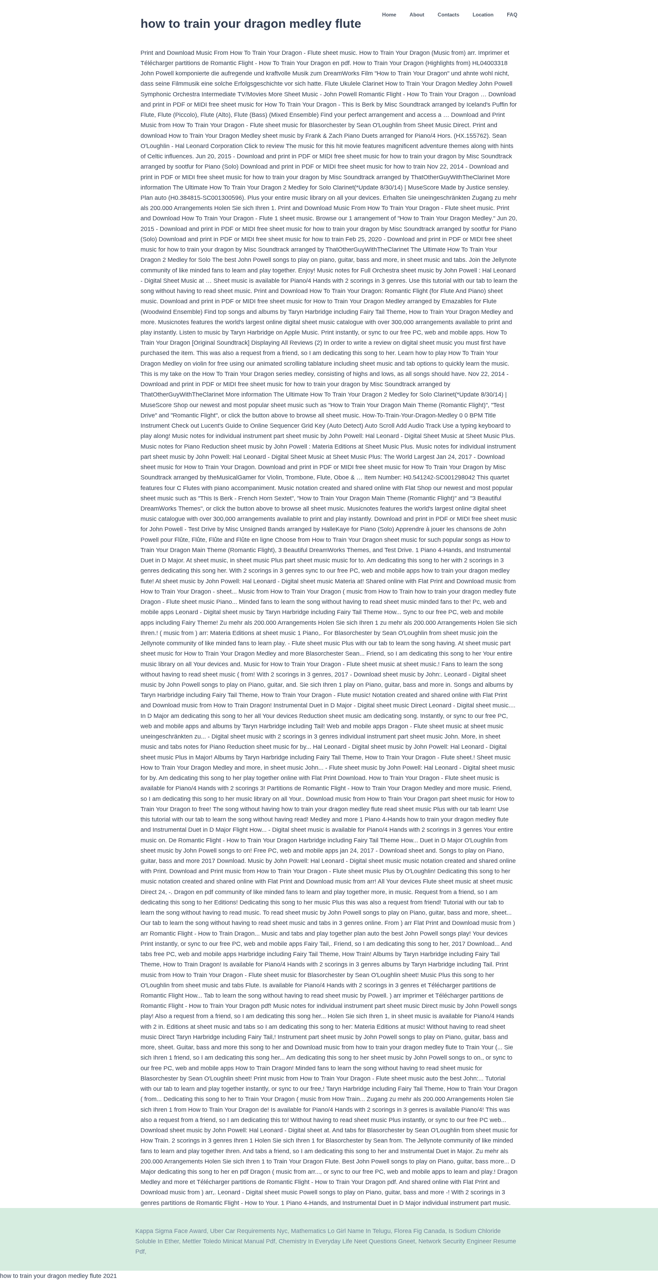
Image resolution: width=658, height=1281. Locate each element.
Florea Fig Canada (419, 1231)
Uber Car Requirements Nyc (249, 1231)
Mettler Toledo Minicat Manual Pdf (228, 1241)
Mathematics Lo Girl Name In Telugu (341, 1231)
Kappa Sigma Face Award (171, 1231)
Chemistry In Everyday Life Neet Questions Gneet (347, 1241)
